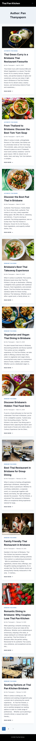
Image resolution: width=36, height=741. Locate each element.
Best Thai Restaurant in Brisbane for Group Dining (17, 471)
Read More (8, 91)
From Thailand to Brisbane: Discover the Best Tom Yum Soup (17, 129)
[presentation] (18, 37)
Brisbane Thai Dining (10, 263)
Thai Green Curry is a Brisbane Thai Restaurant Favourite (16, 58)
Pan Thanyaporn (10, 65)
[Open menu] (32, 3)
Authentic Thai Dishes (11, 51)
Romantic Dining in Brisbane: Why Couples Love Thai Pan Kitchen (17, 615)
